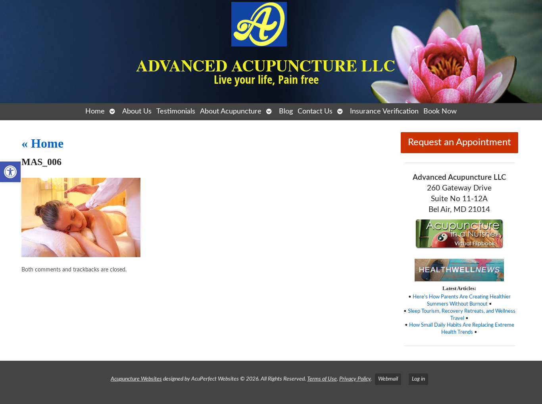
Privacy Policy (355, 379)
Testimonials (175, 111)
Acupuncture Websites (136, 379)
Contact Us (315, 111)
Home (95, 111)
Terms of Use (322, 379)
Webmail (388, 379)
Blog (286, 111)
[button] (10, 172)
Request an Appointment (459, 142)
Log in (418, 379)
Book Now (440, 111)
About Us (137, 111)
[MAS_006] (80, 255)
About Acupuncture (230, 111)
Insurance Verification (384, 111)
